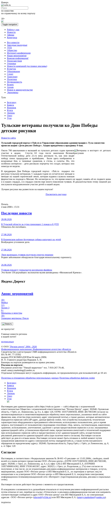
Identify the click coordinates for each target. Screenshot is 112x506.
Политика (12, 79)
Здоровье (11, 63)
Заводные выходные (17, 45)
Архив (10, 87)
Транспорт (12, 76)
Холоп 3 (5, 306)
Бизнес (10, 84)
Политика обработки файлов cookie (77, 378)
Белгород (11, 102)
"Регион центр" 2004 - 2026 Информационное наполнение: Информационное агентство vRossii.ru (36, 347)
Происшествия (14, 61)
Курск (10, 110)
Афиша (10, 35)
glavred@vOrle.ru (42, 497)
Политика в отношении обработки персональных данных (30, 378)
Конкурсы (12, 37)
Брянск (10, 105)
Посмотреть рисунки (56, 194)
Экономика (12, 92)
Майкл (4, 301)
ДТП (9, 47)
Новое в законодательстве (20, 90)
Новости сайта (8, 138)
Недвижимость (14, 82)
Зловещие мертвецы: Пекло (15, 317)
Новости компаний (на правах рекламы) (27, 66)
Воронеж (11, 107)
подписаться (7, 341)
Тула (9, 118)
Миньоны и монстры (11, 311)
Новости (11, 32)
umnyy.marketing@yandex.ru (91, 497)
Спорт (10, 74)
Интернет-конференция (18, 53)
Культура (11, 69)
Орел (9, 115)
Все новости (13, 42)
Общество (12, 50)
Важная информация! (17, 58)
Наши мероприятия (16, 55)
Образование (13, 71)
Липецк (11, 113)
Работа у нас (13, 29)
